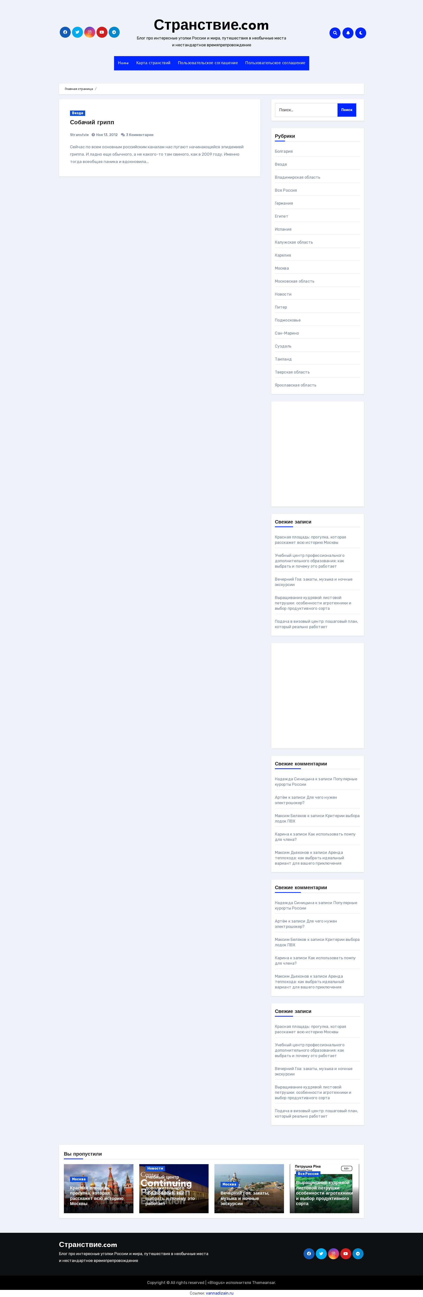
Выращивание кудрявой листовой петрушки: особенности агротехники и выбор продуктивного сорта (313, 603)
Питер (281, 307)
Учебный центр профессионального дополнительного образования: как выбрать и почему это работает (309, 561)
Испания (283, 229)
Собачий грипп (92, 123)
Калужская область (294, 242)
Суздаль (283, 346)
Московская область (295, 281)
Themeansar (263, 1282)
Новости (283, 294)
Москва (282, 268)
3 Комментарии (139, 135)
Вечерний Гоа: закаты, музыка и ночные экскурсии (245, 1198)
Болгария (284, 151)
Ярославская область (296, 385)
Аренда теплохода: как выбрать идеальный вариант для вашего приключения (309, 858)
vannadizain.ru (220, 1293)
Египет (281, 216)
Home (123, 63)
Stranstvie (79, 135)
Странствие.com (211, 26)
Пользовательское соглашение (208, 63)
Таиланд (283, 359)
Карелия (283, 255)
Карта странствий (153, 63)
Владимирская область (297, 177)
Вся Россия (286, 190)
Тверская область (292, 372)
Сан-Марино (287, 333)
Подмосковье (288, 320)
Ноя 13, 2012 (106, 135)
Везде (77, 113)
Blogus (216, 1282)
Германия (284, 203)
